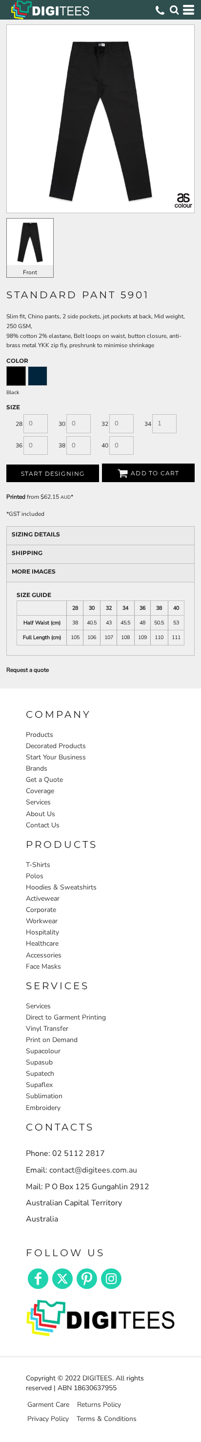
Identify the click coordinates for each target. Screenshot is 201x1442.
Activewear (43, 898)
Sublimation (44, 1096)
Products (39, 734)
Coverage (40, 791)
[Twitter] (62, 1278)
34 (147, 424)
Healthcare (42, 943)
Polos (34, 876)
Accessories (43, 955)
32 (104, 424)
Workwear (42, 921)
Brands (36, 768)
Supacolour (43, 1051)
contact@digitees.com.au (93, 1170)
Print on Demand (52, 1039)
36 (19, 445)
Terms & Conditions (107, 1418)
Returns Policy (99, 1404)
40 (104, 445)
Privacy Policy (48, 1418)
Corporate (41, 909)
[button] (100, 1317)
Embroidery (43, 1107)
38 (62, 445)
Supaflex (39, 1084)
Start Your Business (56, 757)
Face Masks (43, 966)
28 (19, 424)
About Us (40, 814)
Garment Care (48, 1404)
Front (30, 272)
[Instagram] (111, 1278)
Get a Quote (44, 779)
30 (62, 424)
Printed (15, 497)
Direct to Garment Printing (66, 1017)
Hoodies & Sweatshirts (61, 887)
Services (38, 802)
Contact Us (43, 825)
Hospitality (42, 932)
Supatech (40, 1073)
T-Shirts (38, 864)
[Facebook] (38, 1278)
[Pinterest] (87, 1278)
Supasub (39, 1062)
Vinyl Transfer (47, 1028)
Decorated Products (56, 746)
